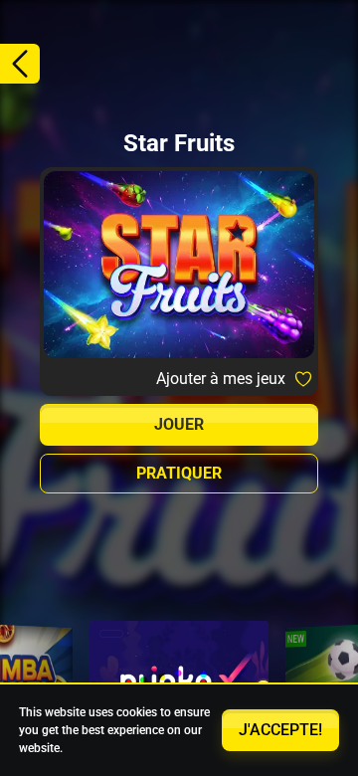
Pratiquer (179, 473)
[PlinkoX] (179, 680)
